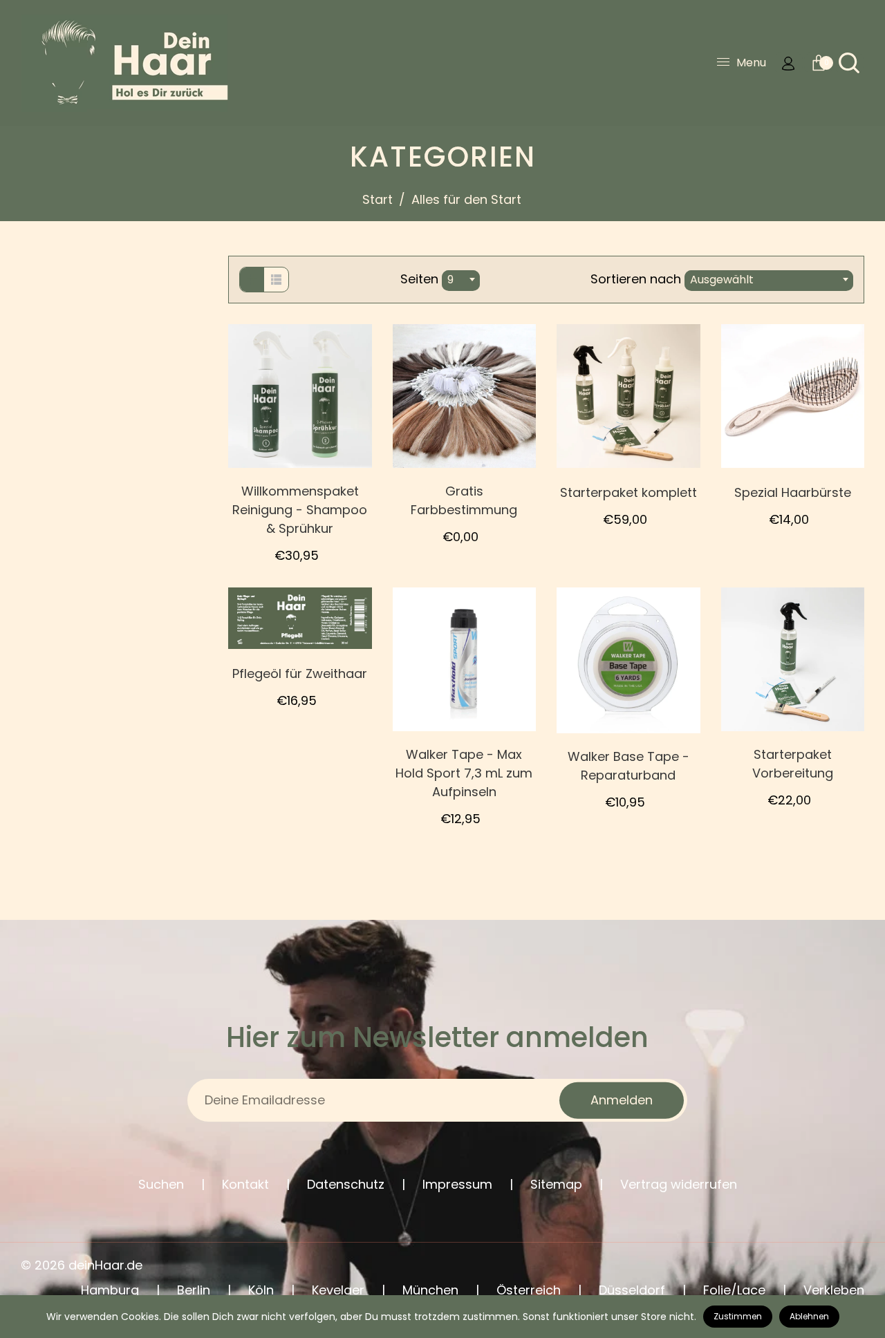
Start (377, 199)
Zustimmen (738, 1316)
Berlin (193, 1290)
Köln (261, 1290)
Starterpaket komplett (628, 492)
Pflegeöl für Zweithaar (299, 673)
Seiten (419, 279)
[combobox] (461, 280)
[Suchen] (849, 63)
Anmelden (621, 1100)
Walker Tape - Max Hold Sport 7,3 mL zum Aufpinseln (463, 773)
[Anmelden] (788, 63)
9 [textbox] (450, 280)
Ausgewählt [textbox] (722, 280)
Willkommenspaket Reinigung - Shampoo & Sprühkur (299, 509)
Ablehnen (809, 1316)
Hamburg (110, 1290)
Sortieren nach (637, 279)
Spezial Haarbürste (792, 492)
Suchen (161, 1184)
